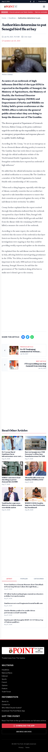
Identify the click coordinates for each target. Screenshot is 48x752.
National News (7, 673)
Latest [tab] (9, 579)
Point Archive (42, 1)
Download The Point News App (13, 711)
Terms (27, 747)
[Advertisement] (24, 304)
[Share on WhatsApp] (32, 337)
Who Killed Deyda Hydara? (12, 708)
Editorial (5, 676)
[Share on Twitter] (27, 337)
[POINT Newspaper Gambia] (30, 1)
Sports (4, 679)
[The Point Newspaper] (34, 1)
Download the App (25, 726)
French (4, 682)
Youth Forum (6, 692)
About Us (5, 701)
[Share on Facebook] (23, 337)
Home (4, 18)
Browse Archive (24, 732)
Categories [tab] (39, 579)
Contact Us (6, 704)
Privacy (21, 747)
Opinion (4, 685)
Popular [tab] (23, 579)
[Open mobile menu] (44, 6)
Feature (4, 688)
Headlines (12, 18)
